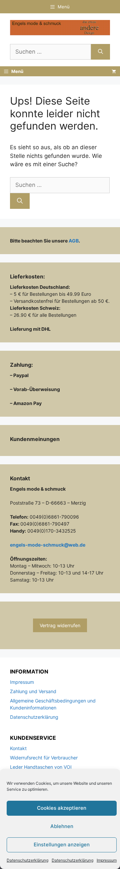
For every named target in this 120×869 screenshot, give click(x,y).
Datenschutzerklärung (27, 860)
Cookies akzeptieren (61, 808)
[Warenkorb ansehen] (114, 71)
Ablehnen (61, 826)
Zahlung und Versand (33, 691)
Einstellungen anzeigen (62, 844)
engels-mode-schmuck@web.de (47, 545)
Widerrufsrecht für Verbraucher (44, 757)
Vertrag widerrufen (60, 625)
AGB (74, 240)
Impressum (107, 860)
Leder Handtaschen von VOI (41, 767)
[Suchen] (100, 52)
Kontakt (18, 748)
